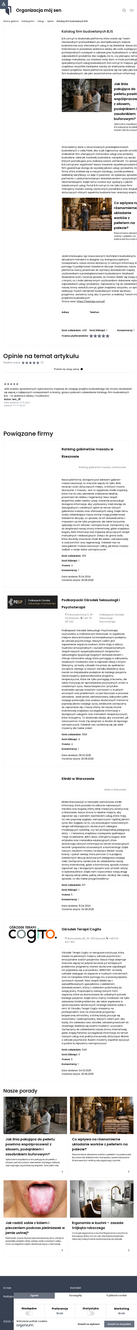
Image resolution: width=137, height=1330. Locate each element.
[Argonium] (25, 1326)
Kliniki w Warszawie (78, 778)
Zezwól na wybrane (89, 1324)
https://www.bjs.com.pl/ (91, 301)
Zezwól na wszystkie (119, 1324)
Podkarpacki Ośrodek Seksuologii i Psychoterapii (111, 618)
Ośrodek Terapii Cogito (81, 929)
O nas (7, 1288)
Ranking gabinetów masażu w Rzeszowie (102, 467)
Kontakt (75, 1288)
